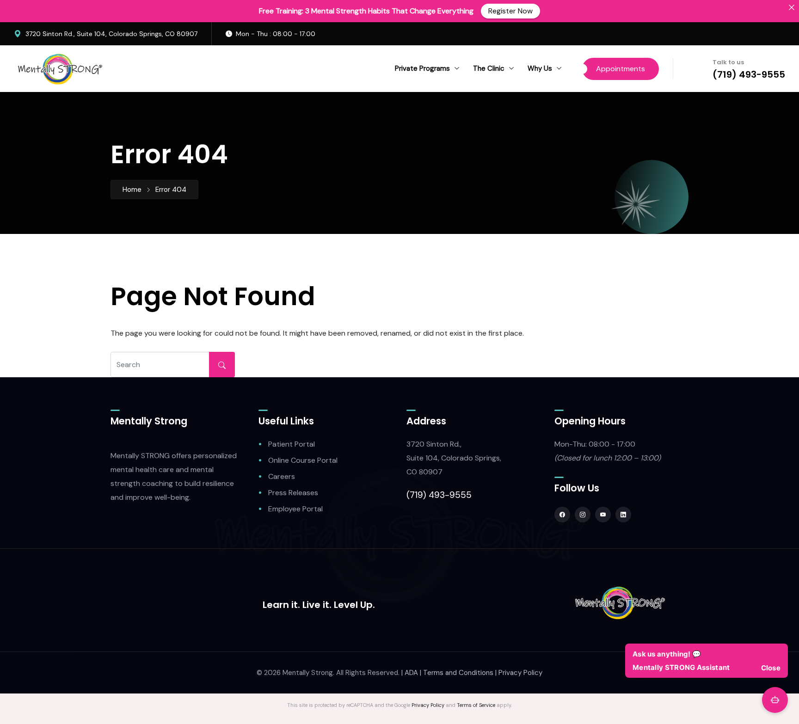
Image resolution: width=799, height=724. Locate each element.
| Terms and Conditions (456, 672)
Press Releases (293, 492)
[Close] (791, 7)
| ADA (409, 672)
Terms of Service (476, 705)
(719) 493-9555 (749, 74)
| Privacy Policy (518, 672)
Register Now (510, 11)
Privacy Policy (428, 705)
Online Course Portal (303, 460)
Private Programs (422, 68)
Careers (281, 476)
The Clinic (488, 68)
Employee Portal (295, 509)
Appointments (620, 69)
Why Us (540, 68)
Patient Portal (291, 444)
